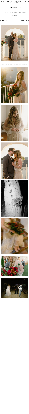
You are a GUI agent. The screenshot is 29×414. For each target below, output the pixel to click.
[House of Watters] (14, 2)
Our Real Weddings (14, 7)
